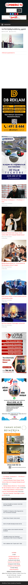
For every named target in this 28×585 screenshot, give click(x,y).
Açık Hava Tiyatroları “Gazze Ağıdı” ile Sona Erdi (13, 323)
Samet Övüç (13, 31)
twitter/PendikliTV (14, 569)
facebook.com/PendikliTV (14, 562)
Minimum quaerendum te (8, 52)
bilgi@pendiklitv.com (14, 558)
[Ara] (19, 10)
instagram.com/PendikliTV (14, 565)
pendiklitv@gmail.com (14, 556)
